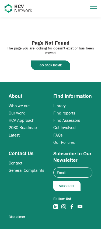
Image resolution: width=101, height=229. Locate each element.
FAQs (57, 135)
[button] (93, 8)
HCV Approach (21, 120)
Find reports (64, 113)
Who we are (19, 105)
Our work (17, 113)
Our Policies (64, 142)
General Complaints (26, 170)
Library (59, 105)
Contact (15, 163)
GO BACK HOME (51, 65)
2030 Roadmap (23, 127)
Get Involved (64, 127)
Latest (14, 135)
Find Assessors (66, 120)
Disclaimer (17, 216)
